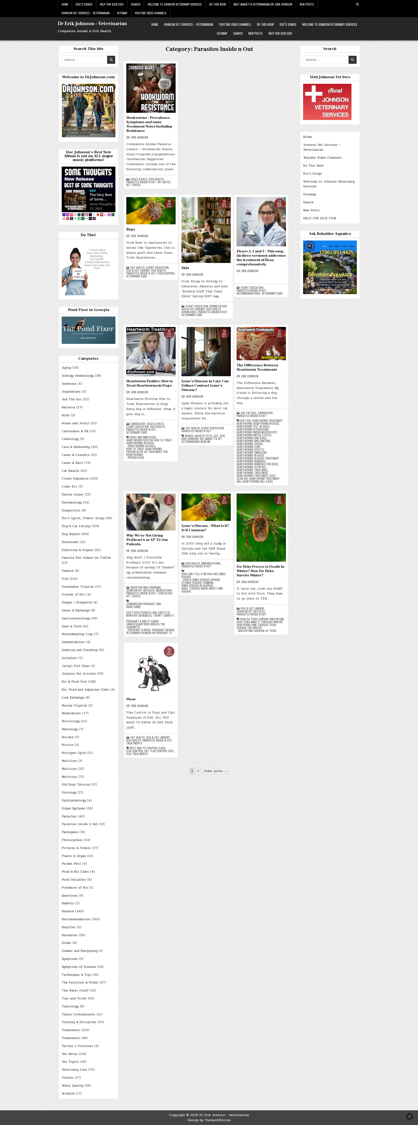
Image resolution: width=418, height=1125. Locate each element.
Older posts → (215, 771)
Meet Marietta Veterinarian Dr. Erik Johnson (263, 4)
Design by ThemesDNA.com (209, 1120)
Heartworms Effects (250, 449)
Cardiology (137, 423)
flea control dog (161, 751)
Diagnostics (71, 510)
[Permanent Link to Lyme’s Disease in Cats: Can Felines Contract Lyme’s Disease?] (206, 351)
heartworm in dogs (266, 423)
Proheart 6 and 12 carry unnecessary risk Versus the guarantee (145, 624)
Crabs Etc (69, 486)
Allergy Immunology (78, 375)
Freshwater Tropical (78, 586)
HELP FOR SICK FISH (111, 4)
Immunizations (211, 563)
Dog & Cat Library (138, 270)
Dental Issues (72, 494)
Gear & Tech (71, 626)
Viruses (68, 1077)
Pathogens (70, 832)
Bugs (130, 229)
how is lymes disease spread (201, 579)
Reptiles (69, 927)
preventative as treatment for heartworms (147, 453)
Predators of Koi (75, 887)
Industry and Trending (145, 587)
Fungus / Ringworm (77, 602)
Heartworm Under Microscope (257, 432)
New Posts (307, 4)
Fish (65, 578)
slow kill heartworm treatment (258, 478)
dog (222, 435)
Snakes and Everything (79, 950)
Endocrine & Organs (77, 550)
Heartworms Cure (249, 446)
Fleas (130, 699)
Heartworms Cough (250, 443)
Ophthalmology (74, 800)
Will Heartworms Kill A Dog (255, 481)
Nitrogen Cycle (74, 752)
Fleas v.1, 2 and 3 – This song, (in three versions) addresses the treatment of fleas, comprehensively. (261, 258)
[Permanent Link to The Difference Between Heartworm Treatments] (261, 343)
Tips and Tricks (74, 998)
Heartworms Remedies (251, 461)
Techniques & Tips (77, 974)
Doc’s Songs (84, 4)
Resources (70, 935)
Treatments (134, 743)
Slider (66, 943)
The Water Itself (75, 990)
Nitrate (68, 737)
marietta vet (213, 438)
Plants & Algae (74, 856)
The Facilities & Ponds (80, 982)
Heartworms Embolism (251, 452)
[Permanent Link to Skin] (206, 230)
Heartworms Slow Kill (251, 467)
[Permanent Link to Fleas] (151, 669)
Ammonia (69, 383)
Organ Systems (73, 808)
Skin (185, 268)
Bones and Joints (75, 423)
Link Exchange (73, 697)
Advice (189, 435)
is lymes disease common (197, 582)
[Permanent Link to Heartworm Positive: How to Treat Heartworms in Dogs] (151, 351)
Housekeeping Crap (77, 634)
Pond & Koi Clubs (75, 871)
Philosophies (166, 273)
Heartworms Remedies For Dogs (257, 464)
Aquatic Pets (203, 435)
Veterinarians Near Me (195, 441)
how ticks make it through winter (260, 622)
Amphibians (71, 391)
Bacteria (68, 407)
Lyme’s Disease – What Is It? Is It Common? (205, 528)
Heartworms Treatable (252, 469)
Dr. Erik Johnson (137, 137)
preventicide (136, 457)
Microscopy (71, 721)
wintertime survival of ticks (257, 630)
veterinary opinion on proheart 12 (149, 632)
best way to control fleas (147, 748)
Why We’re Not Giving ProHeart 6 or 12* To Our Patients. (147, 539)
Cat (216, 435)
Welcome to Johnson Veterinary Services (175, 4)
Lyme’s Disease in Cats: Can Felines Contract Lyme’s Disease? (205, 385)
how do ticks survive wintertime (262, 619)
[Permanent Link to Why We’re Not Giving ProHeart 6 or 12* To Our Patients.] (151, 512)
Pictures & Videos (76, 848)
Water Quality (72, 1085)
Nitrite (67, 745)
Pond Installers (74, 879)
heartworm (244, 423)
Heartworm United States (254, 435)
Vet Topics (133, 185)
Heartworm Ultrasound (253, 429)
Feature (68, 570)
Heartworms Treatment (253, 472)
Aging (66, 367)
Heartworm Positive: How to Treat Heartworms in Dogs (149, 383)
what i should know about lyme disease (202, 590)
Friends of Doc (73, 594)
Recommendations (248, 293)
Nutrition (69, 760)
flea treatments (137, 753)
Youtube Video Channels (150, 13)
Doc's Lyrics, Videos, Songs (83, 518)
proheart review (163, 630)
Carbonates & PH (75, 431)
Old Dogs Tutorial (76, 784)
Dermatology (218, 306)
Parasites (69, 816)
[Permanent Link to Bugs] (151, 210)
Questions (70, 895)
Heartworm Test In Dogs (253, 426)
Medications (164, 590)
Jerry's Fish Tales (76, 666)
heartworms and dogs (252, 438)
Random (68, 911)
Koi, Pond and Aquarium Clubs (85, 689)
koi (202, 438)
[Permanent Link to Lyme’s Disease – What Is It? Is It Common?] (206, 507)
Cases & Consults (76, 455)
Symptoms (70, 958)
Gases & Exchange (76, 610)
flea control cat (137, 751)
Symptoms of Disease (79, 966)
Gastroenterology (76, 618)
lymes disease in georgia (197, 585)
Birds (66, 415)
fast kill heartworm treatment (261, 420)
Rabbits (68, 903)
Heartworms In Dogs (141, 446)
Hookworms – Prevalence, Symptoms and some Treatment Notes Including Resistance (149, 124)
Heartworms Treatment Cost (256, 475)
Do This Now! (217, 4)
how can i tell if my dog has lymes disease (203, 575)
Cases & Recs (139, 179)
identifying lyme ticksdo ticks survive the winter (256, 626)
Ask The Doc (248, 412)
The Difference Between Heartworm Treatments (257, 367)
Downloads (188, 312)
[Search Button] (357, 4)
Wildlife (68, 1093)
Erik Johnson (189, 438)
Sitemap (122, 13)
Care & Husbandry (76, 447)
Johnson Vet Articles (140, 590)
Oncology (69, 792)
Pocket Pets (71, 863)
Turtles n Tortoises (77, 1046)
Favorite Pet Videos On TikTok (86, 557)
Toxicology (164, 593)
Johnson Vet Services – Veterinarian (85, 13)
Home (65, 4)
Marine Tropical (74, 705)
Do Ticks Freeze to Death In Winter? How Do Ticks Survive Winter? (260, 571)
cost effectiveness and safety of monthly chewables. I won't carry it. (150, 614)
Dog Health (156, 179)
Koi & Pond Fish (74, 681)
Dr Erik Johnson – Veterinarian (92, 24)
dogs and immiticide (143, 437)
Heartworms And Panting (253, 440)
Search (135, 4)
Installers (69, 658)
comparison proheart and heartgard (143, 605)
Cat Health (137, 267)
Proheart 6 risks (139, 630)
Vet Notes (164, 182)
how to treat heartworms (144, 448)
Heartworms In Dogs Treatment (258, 458)
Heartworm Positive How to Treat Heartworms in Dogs (149, 442)
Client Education (157, 267)
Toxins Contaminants (78, 1014)
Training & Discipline (79, 1022)
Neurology (70, 729)
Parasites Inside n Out (141, 182)
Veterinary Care (136, 276)
